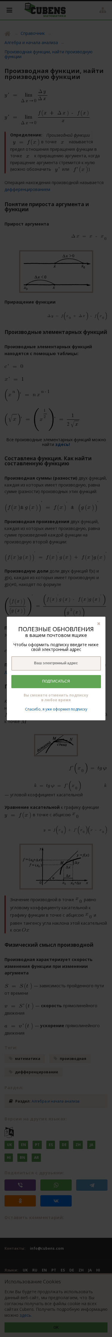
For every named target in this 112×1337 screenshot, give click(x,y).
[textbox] (56, 663)
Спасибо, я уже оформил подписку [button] (56, 709)
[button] (98, 623)
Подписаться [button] (56, 681)
